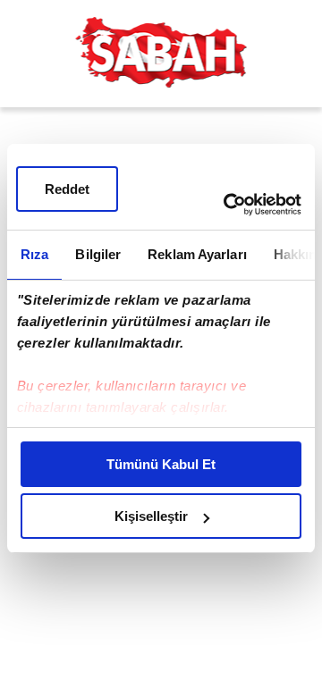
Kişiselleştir (151, 516)
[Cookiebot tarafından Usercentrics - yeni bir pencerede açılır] (227, 204)
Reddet (67, 189)
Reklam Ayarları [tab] (197, 254)
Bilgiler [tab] (98, 254)
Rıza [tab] (34, 254)
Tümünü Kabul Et (161, 464)
